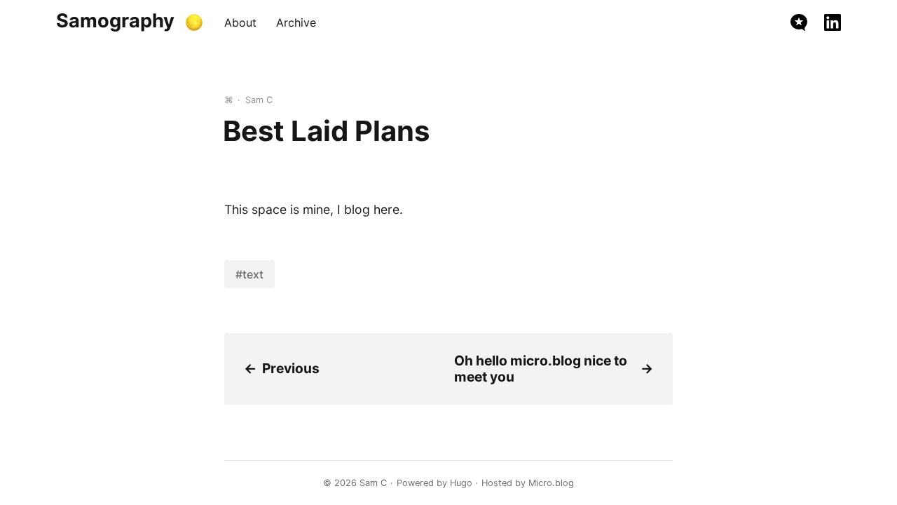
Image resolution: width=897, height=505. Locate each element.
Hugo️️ (461, 483)
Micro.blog (551, 483)
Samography (115, 20)
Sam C (373, 483)
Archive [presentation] (296, 22)
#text (249, 274)
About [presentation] (240, 22)
